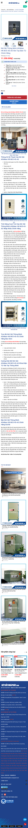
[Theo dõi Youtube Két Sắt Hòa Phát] (5, 794)
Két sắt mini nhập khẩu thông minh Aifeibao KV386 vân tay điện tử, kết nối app (6, 670)
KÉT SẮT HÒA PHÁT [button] (6, 784)
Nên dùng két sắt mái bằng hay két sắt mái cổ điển (13, 643)
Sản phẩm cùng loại (8, 652)
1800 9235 (14, 103)
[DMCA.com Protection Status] (4, 787)
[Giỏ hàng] (26, 3)
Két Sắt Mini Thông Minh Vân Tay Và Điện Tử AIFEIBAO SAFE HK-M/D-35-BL (21, 670)
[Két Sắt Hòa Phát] (10, 684)
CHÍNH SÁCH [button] (4, 780)
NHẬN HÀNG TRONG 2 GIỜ (10, 61)
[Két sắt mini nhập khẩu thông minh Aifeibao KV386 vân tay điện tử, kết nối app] (7, 662)
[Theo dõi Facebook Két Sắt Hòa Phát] (2, 794)
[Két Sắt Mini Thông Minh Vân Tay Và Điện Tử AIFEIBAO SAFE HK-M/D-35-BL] (21, 662)
